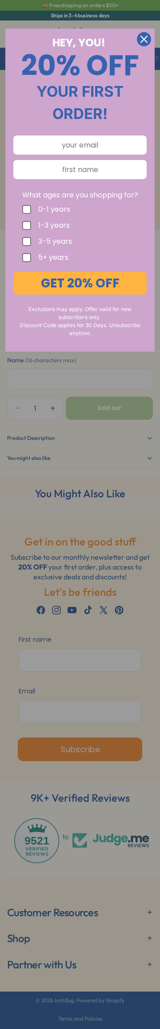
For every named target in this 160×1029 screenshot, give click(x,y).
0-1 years (54, 209)
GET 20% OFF (80, 283)
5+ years (53, 257)
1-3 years (54, 225)
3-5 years (55, 241)
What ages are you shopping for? (80, 195)
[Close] (144, 39)
